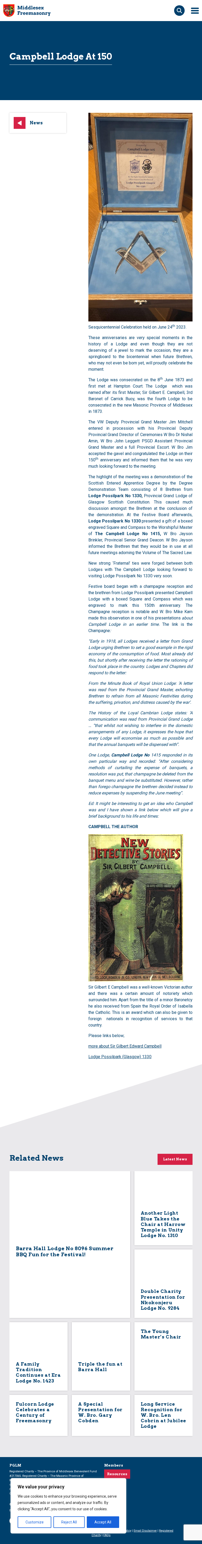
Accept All (102, 1522)
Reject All (69, 1522)
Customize (35, 1522)
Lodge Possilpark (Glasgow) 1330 (120, 1056)
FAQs (106, 1535)
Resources (117, 1474)
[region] (68, 1505)
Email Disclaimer (145, 1530)
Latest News (175, 1159)
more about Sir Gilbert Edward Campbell (124, 1046)
